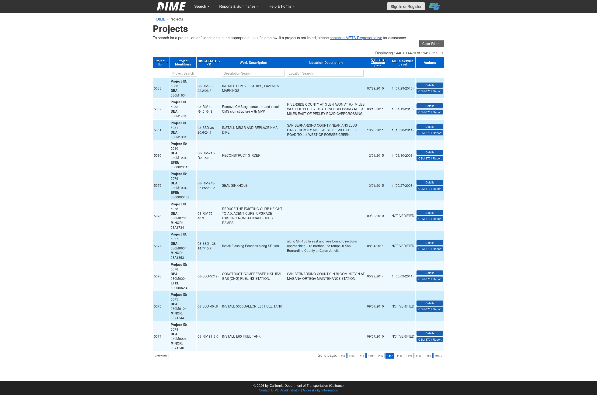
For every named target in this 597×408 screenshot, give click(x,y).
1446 (380, 355)
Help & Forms (280, 6)
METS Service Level (403, 62)
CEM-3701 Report (429, 91)
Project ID (160, 62)
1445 (371, 355)
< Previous (160, 355)
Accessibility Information (320, 390)
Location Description (326, 62)
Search (200, 6)
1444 (361, 355)
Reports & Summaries (238, 6)
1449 (409, 355)
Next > (439, 355)
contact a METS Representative (356, 37)
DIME (161, 19)
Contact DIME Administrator (279, 390)
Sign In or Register (406, 6)
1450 (418, 355)
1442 (342, 355)
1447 (390, 355)
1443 (351, 355)
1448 (399, 355)
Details (429, 85)
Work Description (253, 62)
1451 (428, 355)
